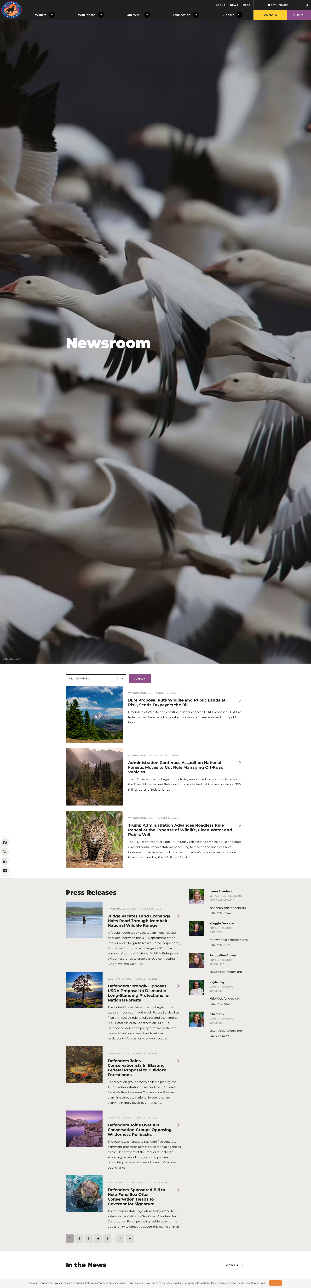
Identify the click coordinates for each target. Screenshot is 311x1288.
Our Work (134, 15)
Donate (270, 15)
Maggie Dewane (221, 923)
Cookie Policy (259, 1283)
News (234, 5)
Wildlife (40, 15)
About (220, 5)
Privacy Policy (236, 1283)
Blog (247, 5)
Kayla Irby (217, 982)
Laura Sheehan (220, 891)
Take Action (181, 15)
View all (232, 1265)
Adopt (299, 15)
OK (275, 1283)
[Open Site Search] (307, 5)
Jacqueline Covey (222, 955)
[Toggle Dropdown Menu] (52, 15)
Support (228, 15)
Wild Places (86, 15)
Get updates (279, 5)
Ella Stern (216, 1014)
